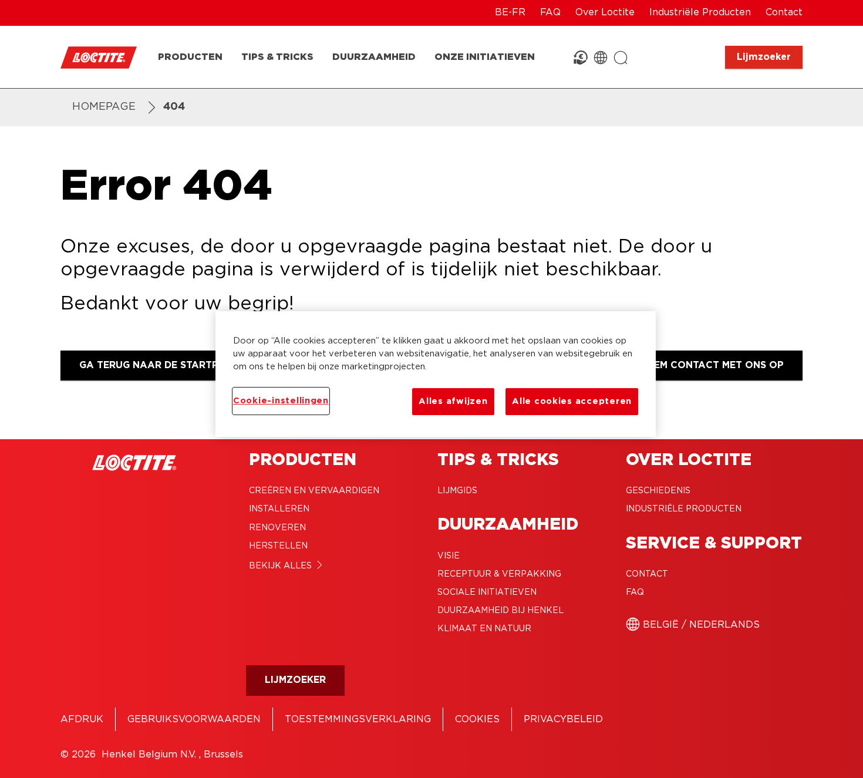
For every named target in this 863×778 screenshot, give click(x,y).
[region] (435, 374)
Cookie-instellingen (281, 400)
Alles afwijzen (453, 401)
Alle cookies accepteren (572, 401)
